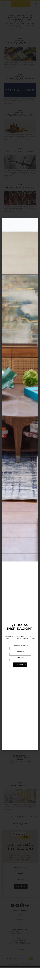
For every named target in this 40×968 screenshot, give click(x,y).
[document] (20, 484)
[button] (37, 223)
